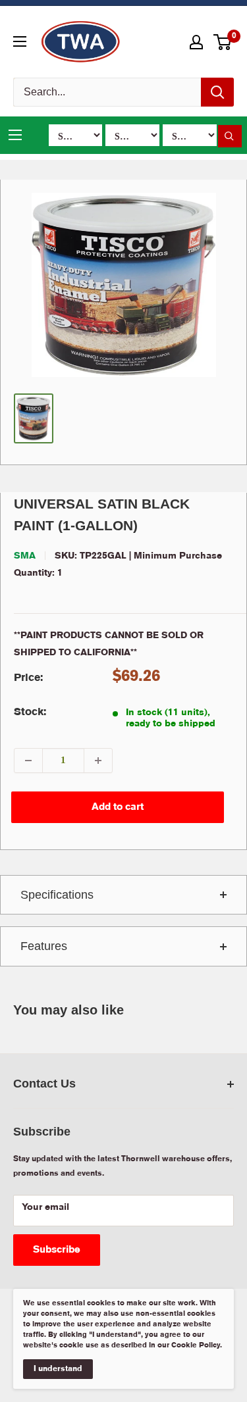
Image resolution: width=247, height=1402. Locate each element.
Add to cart (118, 807)
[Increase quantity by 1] (98, 760)
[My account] (196, 42)
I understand (58, 1368)
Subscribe (56, 1250)
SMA (25, 556)
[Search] (217, 92)
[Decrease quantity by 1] (28, 760)
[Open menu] (19, 41)
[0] (223, 42)
